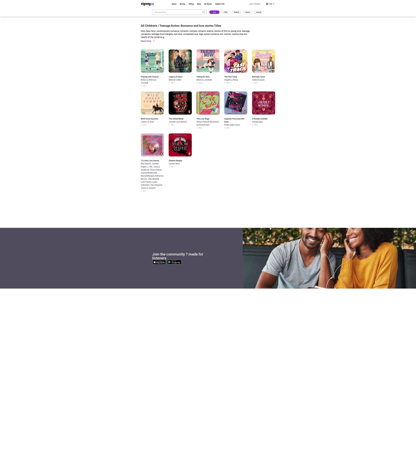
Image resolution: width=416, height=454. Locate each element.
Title (225, 12)
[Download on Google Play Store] (174, 262)
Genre (247, 12)
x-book (258, 12)
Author (236, 12)
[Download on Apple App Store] (159, 262)
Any (214, 12)
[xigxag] (147, 4)
